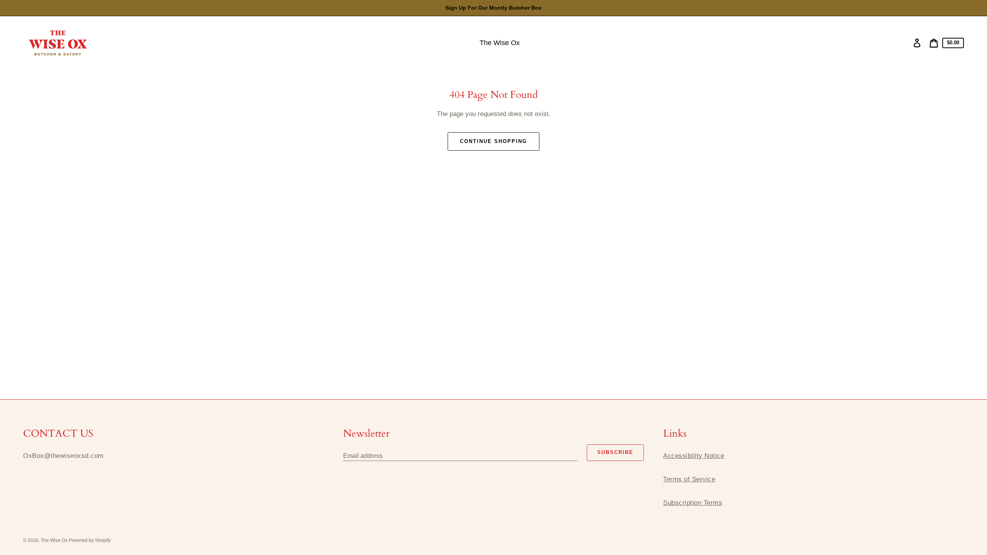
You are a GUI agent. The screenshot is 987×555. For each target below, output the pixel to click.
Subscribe (615, 452)
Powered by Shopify (90, 540)
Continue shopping (493, 141)
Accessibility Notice (693, 455)
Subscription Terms (692, 502)
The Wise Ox (55, 540)
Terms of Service (689, 479)
